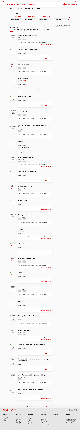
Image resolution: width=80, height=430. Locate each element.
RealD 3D (30, 419)
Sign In (67, 4)
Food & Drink (46, 1)
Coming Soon (5, 418)
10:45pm (20, 91)
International (43, 422)
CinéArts (4, 419)
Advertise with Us (44, 423)
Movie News (63, 1)
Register (67, 417)
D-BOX (29, 420)
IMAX (29, 421)
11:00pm (20, 152)
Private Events (57, 1)
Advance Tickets (19, 17)
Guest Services (69, 1)
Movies (19, 4)
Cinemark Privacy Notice (70, 420)
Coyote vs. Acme (57, 19)
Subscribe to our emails (52, 406)
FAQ (41, 420)
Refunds (67, 418)
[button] (73, 1)
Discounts (17, 417)
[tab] (11, 30)
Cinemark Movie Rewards (71, 419)
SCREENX (30, 422)
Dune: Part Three (28, 19)
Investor (44, 424)
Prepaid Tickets (18, 419)
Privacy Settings (69, 424)
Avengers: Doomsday (15, 19)
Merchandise (51, 1)
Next (69, 17)
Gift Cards (41, 1)
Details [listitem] (19, 39)
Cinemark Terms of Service (71, 421)
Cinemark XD (5, 420)
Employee (57, 417)
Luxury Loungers (31, 418)
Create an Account (73, 4)
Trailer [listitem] (24, 39)
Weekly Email (18, 418)
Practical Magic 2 (43, 19)
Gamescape (43, 417)
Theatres (24, 4)
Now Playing (5, 417)
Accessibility (30, 423)
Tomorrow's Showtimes (46, 44)
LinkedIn (55, 418)
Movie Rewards (31, 4)
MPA (43, 421)
